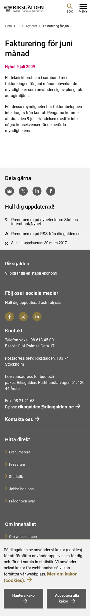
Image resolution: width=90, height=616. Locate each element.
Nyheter (31, 26)
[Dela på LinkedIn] (37, 191)
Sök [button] (69, 11)
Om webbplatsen (23, 536)
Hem (8, 26)
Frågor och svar (22, 501)
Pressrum (17, 464)
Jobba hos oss (21, 489)
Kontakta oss (19, 419)
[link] (24, 8)
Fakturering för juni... (57, 26)
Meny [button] (83, 11)
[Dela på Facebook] (50, 191)
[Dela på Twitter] (23, 191)
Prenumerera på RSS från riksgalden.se (45, 233)
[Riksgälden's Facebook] (9, 316)
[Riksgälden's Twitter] (23, 316)
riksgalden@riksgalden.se (46, 407)
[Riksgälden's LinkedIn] (37, 316)
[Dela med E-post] (9, 191)
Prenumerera (19, 452)
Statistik (16, 476)
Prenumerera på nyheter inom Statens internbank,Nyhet (44, 221)
